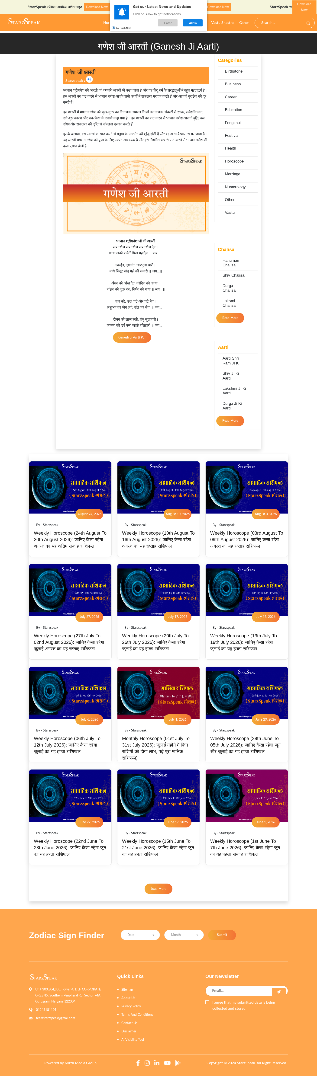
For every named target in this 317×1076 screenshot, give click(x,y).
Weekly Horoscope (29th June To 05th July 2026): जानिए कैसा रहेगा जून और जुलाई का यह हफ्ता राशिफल (245, 745)
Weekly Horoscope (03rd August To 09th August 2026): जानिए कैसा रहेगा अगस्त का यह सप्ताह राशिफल (246, 539)
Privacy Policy (131, 1006)
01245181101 (46, 1010)
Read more (230, 318)
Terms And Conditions (137, 1014)
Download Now (72, 7)
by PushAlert (123, 28)
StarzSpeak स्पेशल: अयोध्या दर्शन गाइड (30, 7)
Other (244, 23)
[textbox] (140, 935)
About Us (128, 998)
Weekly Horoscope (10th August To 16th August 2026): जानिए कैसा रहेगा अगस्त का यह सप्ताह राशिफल (158, 539)
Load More (158, 889)
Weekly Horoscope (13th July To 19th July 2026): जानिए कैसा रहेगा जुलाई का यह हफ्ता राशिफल (243, 642)
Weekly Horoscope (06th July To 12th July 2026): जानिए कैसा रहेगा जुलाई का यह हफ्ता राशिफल (67, 745)
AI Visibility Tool (132, 1039)
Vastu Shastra (222, 23)
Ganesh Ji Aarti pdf (132, 337)
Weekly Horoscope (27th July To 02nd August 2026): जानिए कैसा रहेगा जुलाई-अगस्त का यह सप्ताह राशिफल (69, 642)
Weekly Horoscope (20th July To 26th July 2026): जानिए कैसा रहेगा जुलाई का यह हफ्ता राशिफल (155, 642)
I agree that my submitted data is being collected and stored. (243, 1005)
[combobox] (140, 935)
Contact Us (129, 1023)
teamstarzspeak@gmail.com (55, 1018)
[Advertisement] (26, 123)
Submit (222, 935)
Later (168, 22)
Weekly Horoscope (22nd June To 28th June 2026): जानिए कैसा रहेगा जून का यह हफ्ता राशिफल (70, 848)
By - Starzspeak (47, 525)
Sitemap (127, 989)
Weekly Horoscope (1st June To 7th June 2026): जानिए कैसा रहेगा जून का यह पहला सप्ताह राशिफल (245, 848)
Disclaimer (128, 1031)
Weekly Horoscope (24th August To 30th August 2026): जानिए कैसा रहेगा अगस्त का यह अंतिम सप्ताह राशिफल (70, 539)
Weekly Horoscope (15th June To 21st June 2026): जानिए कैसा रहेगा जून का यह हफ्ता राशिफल (158, 848)
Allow (193, 22)
